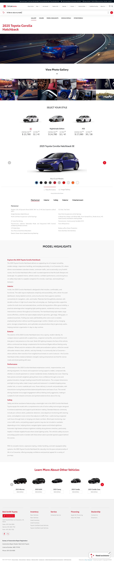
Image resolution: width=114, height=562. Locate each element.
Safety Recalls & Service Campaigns (54, 559)
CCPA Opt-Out (67, 559)
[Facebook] (4, 533)
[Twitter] (8, 533)
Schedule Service (56, 515)
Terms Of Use (22, 559)
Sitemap (28, 559)
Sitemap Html (34, 559)
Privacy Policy (15, 559)
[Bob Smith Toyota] (10, 6)
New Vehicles (34, 515)
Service (54, 511)
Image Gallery (65, 189)
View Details (20, 492)
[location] (61, 1)
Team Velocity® (88, 559)
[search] (112, 6)
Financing (75, 511)
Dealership (95, 511)
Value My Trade (75, 517)
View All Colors (50, 189)
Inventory (34, 511)
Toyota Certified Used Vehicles (39, 525)
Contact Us (10, 516)
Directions (94, 517)
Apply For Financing (77, 515)
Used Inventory (34, 520)
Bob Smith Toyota (6, 559)
